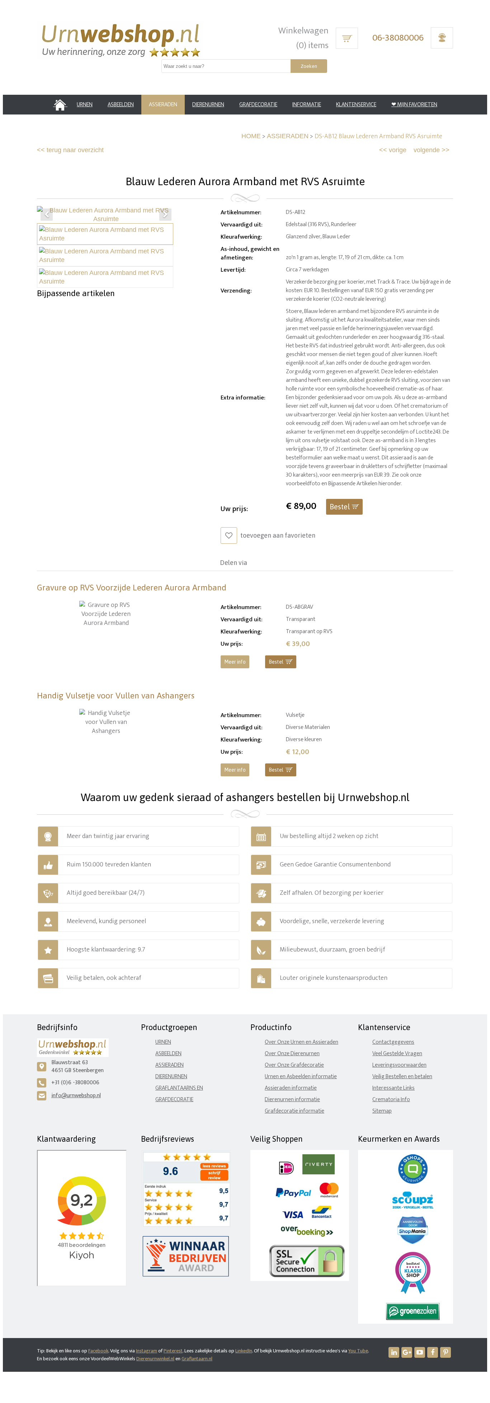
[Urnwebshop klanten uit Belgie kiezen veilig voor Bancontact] (321, 1216)
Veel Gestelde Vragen (397, 1053)
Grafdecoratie (174, 1099)
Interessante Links (393, 1088)
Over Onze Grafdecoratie (294, 1065)
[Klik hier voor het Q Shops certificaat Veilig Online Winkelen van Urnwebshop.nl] (413, 1182)
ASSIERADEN (287, 136)
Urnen (163, 1042)
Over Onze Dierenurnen (292, 1053)
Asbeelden (168, 1053)
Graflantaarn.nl (197, 1359)
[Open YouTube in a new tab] (419, 1352)
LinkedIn (243, 1351)
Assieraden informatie (291, 1088)
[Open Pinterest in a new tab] (445, 1352)
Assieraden (169, 1065)
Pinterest (173, 1351)
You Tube (358, 1351)
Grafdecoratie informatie (294, 1111)
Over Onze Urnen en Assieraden (301, 1042)
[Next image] (165, 215)
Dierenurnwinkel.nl (155, 1359)
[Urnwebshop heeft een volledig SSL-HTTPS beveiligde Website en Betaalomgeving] (307, 1276)
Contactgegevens (393, 1042)
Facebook (98, 1351)
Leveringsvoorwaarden (399, 1065)
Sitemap (382, 1111)
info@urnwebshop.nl (76, 1095)
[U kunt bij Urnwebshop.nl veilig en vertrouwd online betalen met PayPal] (293, 1196)
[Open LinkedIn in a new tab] (393, 1352)
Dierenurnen (171, 1076)
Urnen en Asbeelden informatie (301, 1076)
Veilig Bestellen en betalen (402, 1076)
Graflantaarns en (179, 1088)
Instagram (146, 1351)
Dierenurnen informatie (292, 1099)
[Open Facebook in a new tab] (432, 1352)
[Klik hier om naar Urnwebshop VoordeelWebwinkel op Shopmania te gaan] (412, 1242)
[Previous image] (47, 215)
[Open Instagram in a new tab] (406, 1352)
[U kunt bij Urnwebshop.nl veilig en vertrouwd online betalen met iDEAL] (286, 1173)
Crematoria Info (391, 1099)
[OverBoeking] (307, 1235)
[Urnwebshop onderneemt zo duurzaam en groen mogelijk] (413, 1318)
